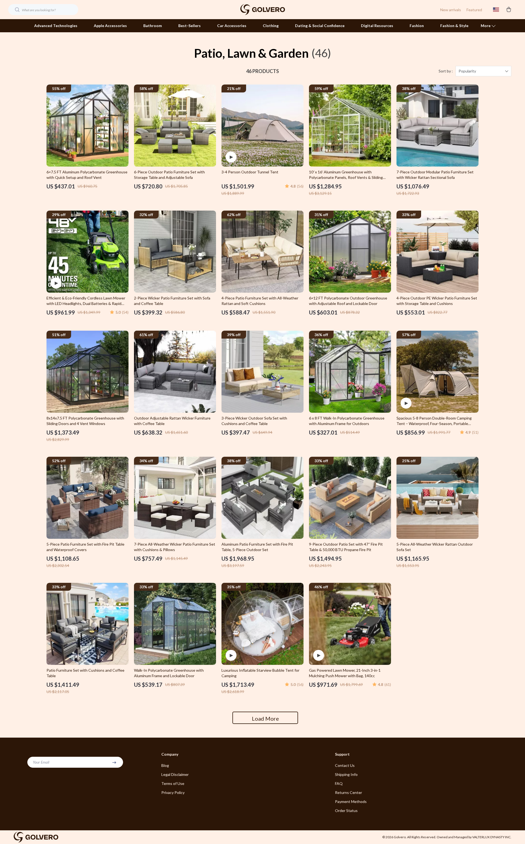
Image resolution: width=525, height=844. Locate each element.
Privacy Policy (173, 792)
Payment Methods (351, 801)
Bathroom (152, 25)
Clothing (271, 25)
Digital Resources (377, 25)
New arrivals (450, 9)
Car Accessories (231, 25)
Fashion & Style (454, 25)
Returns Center (348, 792)
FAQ (339, 783)
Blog (165, 765)
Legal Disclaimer (175, 774)
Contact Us (345, 765)
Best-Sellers (189, 25)
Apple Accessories (110, 25)
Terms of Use (172, 783)
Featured (474, 9)
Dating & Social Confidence (320, 25)
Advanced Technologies (55, 25)
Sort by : (446, 71)
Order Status (346, 810)
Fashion (417, 25)
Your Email (41, 762)
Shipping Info (346, 774)
